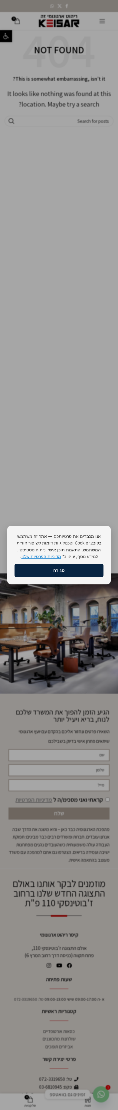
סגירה (59, 570)
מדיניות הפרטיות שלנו (41, 556)
